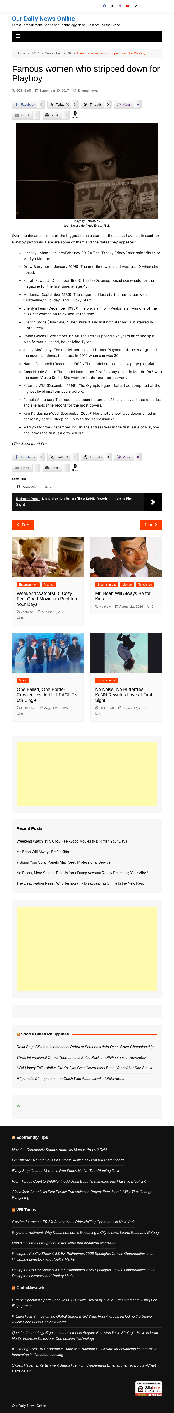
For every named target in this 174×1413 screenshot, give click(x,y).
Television (145, 584)
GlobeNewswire (31, 1287)
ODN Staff (23, 90)
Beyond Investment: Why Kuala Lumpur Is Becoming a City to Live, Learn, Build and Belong (85, 1233)
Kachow (105, 606)
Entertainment (87, 90)
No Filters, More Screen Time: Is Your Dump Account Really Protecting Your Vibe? (82, 873)
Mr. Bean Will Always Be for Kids (43, 852)
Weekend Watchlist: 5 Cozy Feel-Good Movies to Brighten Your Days (47, 599)
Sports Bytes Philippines (45, 1034)
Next (148, 525)
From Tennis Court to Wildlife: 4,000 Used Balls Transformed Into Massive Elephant (79, 1181)
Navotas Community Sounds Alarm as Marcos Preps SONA (59, 1150)
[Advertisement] (87, 774)
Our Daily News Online (43, 18)
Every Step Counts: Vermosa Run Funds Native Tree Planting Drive (66, 1171)
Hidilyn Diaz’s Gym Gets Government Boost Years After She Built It (98, 1068)
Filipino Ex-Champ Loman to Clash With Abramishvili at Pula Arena (70, 1079)
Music (23, 680)
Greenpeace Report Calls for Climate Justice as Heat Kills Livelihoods (68, 1160)
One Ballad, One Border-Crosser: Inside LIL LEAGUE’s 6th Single (47, 695)
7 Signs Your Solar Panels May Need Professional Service (64, 862)
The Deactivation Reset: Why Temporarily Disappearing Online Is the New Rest (80, 883)
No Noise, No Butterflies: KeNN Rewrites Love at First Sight (123, 695)
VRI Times (26, 1209)
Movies (48, 584)
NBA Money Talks (31, 1068)
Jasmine (27, 612)
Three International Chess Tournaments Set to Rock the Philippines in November (81, 1057)
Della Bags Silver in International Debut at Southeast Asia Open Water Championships (86, 1047)
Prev (25, 525)
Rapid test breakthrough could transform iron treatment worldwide (64, 1243)
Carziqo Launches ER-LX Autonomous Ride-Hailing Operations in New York (73, 1222)
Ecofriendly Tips (32, 1137)
